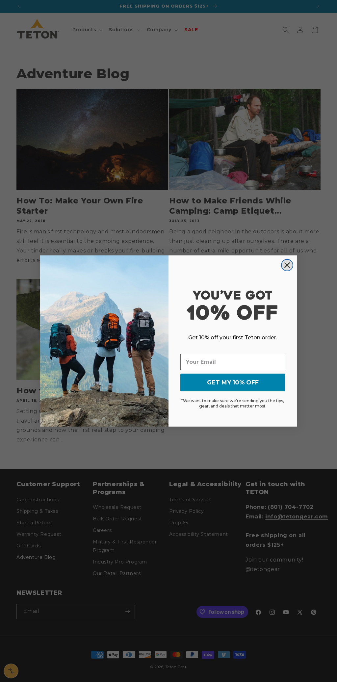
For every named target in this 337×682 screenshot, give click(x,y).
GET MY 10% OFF (233, 382)
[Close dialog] (287, 265)
